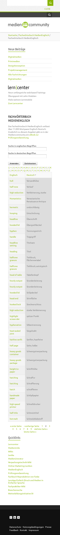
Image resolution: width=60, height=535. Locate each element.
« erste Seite (16, 426)
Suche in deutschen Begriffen (22, 153)
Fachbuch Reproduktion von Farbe (23, 476)
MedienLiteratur (15, 458)
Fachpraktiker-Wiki (16, 486)
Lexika (11, 455)
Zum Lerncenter (15, 103)
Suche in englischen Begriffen (22, 146)
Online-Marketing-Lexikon (20, 465)
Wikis (10, 451)
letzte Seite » (30, 431)
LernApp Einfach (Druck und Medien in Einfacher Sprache (25, 481)
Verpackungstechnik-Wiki (19, 462)
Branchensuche (15, 490)
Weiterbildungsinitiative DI (20, 493)
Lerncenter (13, 444)
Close (47, 8)
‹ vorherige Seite (31, 426)
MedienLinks (14, 447)
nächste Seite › (41, 429)
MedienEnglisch (15, 469)
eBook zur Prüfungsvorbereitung (23, 136)
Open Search (49, 14)
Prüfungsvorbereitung (18, 473)
